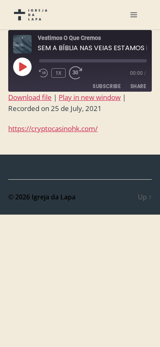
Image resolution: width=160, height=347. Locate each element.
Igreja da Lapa (53, 196)
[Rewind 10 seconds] (43, 73)
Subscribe (107, 86)
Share (138, 86)
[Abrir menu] (134, 15)
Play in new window (90, 97)
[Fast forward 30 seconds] (78, 73)
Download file (30, 97)
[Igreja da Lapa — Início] (30, 15)
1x (58, 72)
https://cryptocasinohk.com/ (53, 128)
